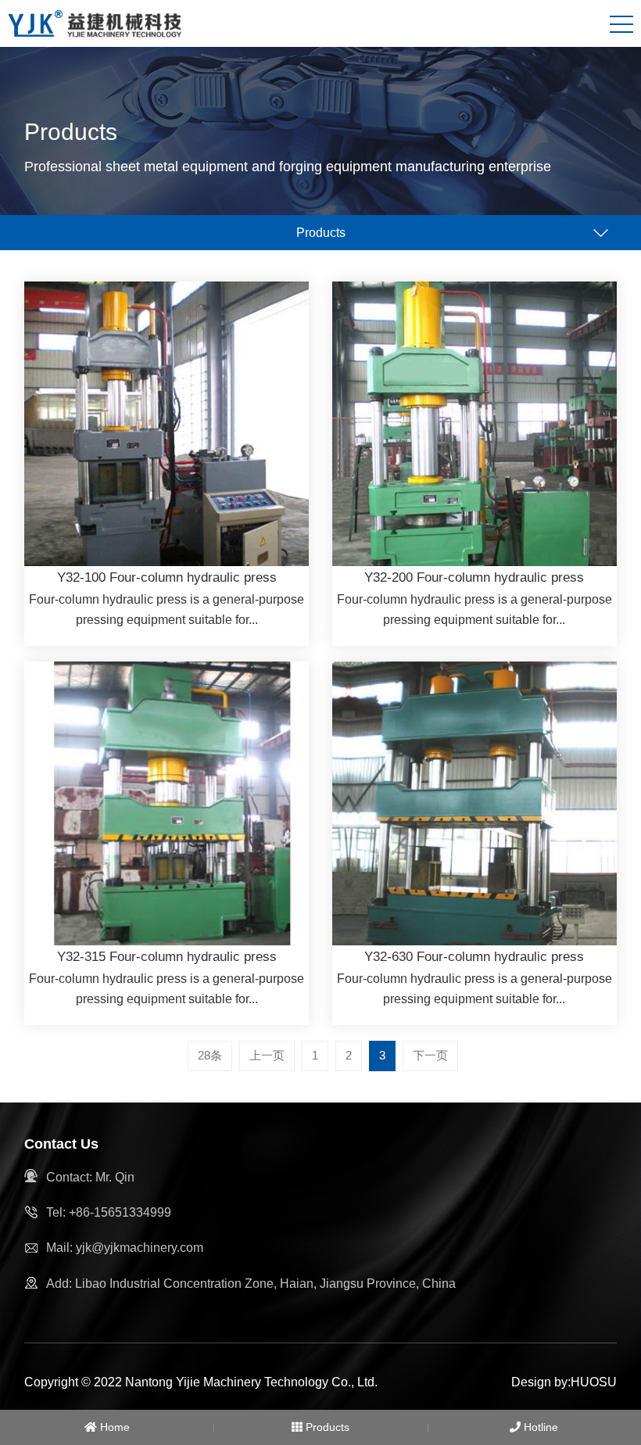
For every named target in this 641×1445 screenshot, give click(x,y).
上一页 (267, 1055)
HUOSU (594, 1382)
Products (326, 1427)
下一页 (430, 1055)
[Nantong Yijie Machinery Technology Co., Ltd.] (96, 22)
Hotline (539, 1427)
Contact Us (61, 1144)
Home (113, 1427)
